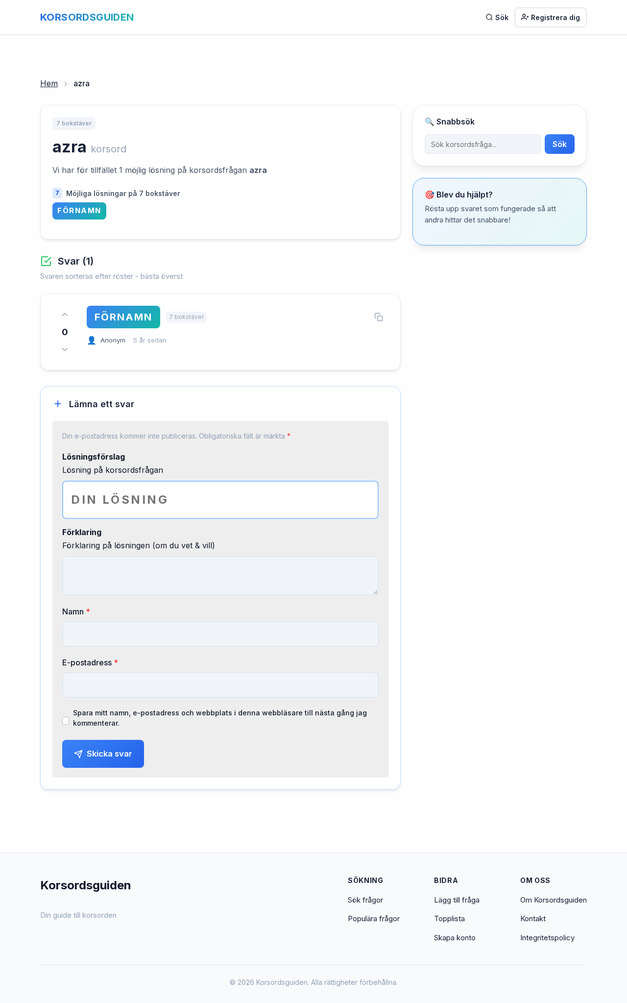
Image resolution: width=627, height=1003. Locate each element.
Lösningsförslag (93, 457)
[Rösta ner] (64, 349)
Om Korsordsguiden (553, 900)
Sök (501, 17)
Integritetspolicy (547, 937)
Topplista (449, 918)
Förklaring (81, 532)
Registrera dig (555, 17)
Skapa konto (455, 937)
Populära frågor (374, 918)
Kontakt (533, 918)
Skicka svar (109, 753)
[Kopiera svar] (378, 317)
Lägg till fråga (457, 900)
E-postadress (90, 662)
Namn (76, 611)
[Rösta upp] (64, 314)
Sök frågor (365, 900)
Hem (49, 83)
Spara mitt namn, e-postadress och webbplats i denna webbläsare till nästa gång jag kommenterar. (220, 718)
